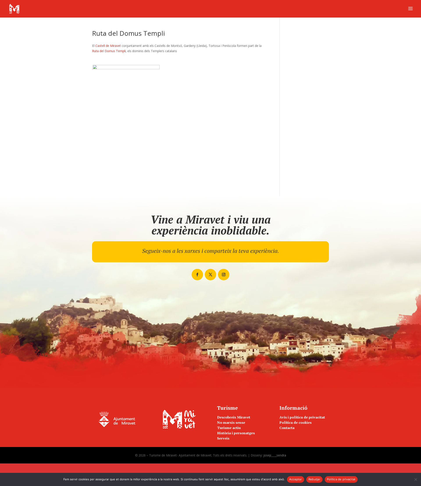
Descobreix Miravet (233, 417)
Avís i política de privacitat (302, 417)
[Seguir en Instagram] (223, 274)
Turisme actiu (229, 427)
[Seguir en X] (210, 274)
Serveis (223, 438)
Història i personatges (236, 433)
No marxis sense (231, 422)
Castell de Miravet (108, 46)
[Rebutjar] (415, 479)
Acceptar (295, 479)
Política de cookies (295, 422)
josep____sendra (274, 455)
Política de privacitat (341, 479)
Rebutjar (314, 479)
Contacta (286, 427)
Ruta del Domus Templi (109, 51)
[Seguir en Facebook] (197, 274)
